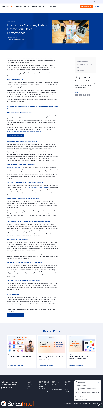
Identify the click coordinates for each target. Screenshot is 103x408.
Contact (67, 391)
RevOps (55, 382)
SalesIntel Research (16, 365)
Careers (67, 389)
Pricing (44, 6)
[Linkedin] (76, 95)
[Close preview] (99, 382)
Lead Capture (43, 388)
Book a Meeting (86, 6)
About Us (67, 384)
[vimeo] (12, 388)
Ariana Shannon (19, 39)
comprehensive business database (38, 187)
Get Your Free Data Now (15, 135)
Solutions (26, 6)
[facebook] (4, 388)
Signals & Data (36, 6)
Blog (14, 21)
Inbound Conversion (57, 387)
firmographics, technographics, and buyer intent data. (24, 131)
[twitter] (7, 388)
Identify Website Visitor (43, 385)
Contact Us (92, 1)
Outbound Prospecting (29, 385)
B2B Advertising (43, 391)
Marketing (44, 382)
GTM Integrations (57, 389)
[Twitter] (80, 95)
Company (69, 382)
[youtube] (9, 388)
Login (97, 6)
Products (18, 6)
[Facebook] (84, 95)
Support (99, 1)
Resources (52, 6)
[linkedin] (2, 388)
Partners (67, 387)
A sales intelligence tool (14, 168)
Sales (29, 382)
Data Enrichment (56, 384)
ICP (27, 388)
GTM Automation (31, 391)
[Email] (88, 95)
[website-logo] (7, 6)
